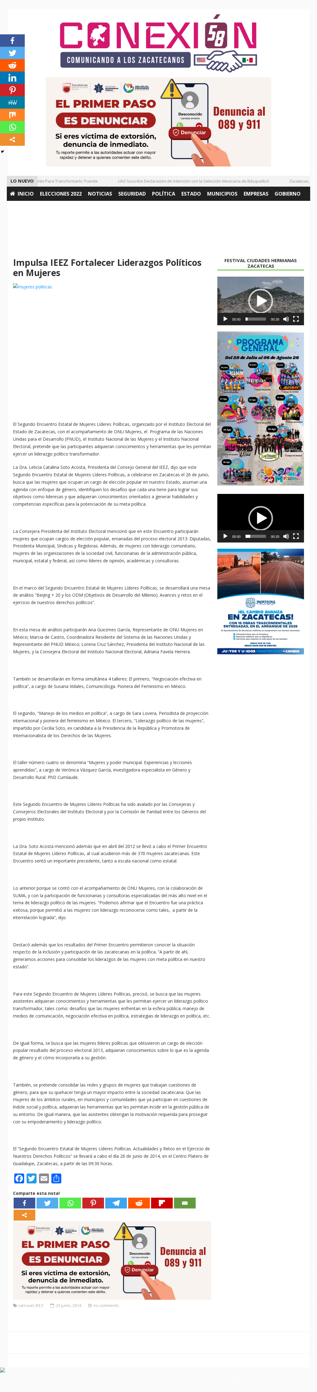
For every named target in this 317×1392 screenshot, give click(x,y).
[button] (260, 301)
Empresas (256, 193)
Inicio (26, 193)
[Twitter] (47, 1203)
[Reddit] (139, 1203)
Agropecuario (29, 208)
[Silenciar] (286, 319)
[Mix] (12, 115)
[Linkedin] (12, 77)
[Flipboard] (162, 1203)
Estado (191, 193)
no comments (106, 1305)
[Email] (185, 1203)
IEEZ (39, 1305)
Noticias (100, 193)
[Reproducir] (225, 319)
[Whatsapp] (70, 1203)
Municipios (222, 193)
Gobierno (288, 193)
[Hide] (2, 151)
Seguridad (132, 193)
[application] (260, 301)
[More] (24, 1215)
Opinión (66, 208)
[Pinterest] (93, 1203)
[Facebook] (24, 1203)
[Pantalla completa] (296, 319)
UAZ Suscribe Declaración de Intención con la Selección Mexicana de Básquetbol (184, 181)
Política (163, 193)
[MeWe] (12, 102)
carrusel (26, 1305)
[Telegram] (116, 1203)
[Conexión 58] (158, 43)
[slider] (255, 319)
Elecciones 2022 (61, 193)
